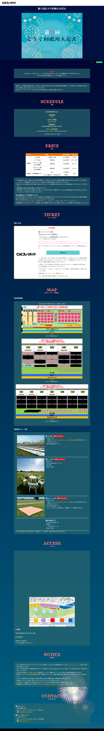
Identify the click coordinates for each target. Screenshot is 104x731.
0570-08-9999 (23, 719)
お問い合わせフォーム (25, 721)
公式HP (54, 75)
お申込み (63, 253)
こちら (52, 273)
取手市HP (41, 684)
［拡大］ (52, 334)
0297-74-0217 (23, 710)
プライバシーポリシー (73, 665)
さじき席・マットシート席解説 (65, 440)
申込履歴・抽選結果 (32, 672)
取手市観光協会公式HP (55, 684)
